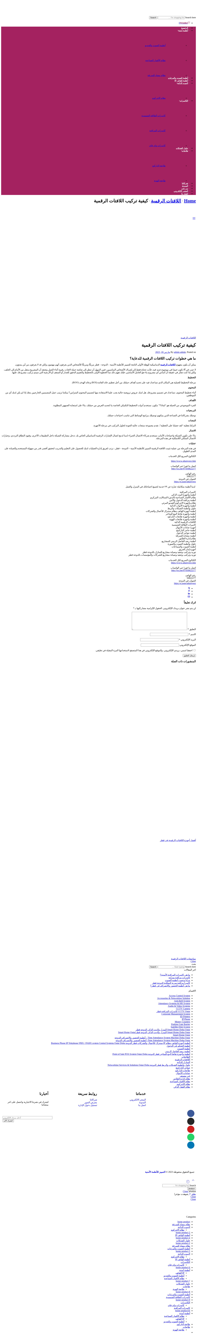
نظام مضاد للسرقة (157, 75)
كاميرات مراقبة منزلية (179, 977)
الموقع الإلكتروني (188, 645)
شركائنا (185, 183)
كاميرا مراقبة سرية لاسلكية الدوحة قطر (171, 983)
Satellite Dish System (180, 1027)
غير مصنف (185, 1076)
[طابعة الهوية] (176, 179)
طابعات (185, 151)
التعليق (192, 629)
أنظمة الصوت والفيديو (155, 45)
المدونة (185, 186)
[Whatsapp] (190, 1137)
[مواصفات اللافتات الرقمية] (98, 899)
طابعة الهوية (160, 180)
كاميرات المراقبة (157, 130)
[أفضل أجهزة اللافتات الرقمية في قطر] (98, 752)
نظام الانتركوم (159, 98)
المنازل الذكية (183, 1062)
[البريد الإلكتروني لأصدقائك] (189, 597)
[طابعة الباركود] (176, 164)
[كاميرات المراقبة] (176, 129)
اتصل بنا (184, 194)
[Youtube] (190, 1129)
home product (184, 1221)
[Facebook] (190, 1113)
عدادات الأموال (183, 1073)
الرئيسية (184, 28)
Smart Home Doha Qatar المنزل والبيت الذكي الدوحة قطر (163, 1029)
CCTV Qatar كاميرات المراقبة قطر (173, 1011)
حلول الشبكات (182, 148)
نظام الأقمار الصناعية (155, 60)
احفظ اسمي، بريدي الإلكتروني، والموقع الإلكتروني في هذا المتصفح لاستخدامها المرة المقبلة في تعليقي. (143, 650)
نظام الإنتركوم (183, 1084)
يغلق (193, 1194)
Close (193, 961)
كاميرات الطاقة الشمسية (153, 115)
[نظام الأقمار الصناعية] (176, 59)
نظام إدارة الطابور (181, 1078)
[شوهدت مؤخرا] (188, 1182)
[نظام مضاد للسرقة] (176, 74)
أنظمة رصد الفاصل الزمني (177, 1051)
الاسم (192, 634)
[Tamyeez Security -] (155, 15)
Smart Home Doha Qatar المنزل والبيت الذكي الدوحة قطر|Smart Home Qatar (154, 1032)
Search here (190, 17)
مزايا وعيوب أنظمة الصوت (177, 980)
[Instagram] (190, 1121)
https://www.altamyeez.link (183, 461)
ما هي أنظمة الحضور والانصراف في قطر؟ (170, 986)
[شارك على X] (189, 588)
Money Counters (182, 1021)
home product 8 (183, 1292)
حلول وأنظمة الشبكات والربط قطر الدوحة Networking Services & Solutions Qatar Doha (149, 1065)
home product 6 (183, 1267)
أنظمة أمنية (183, 30)
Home (190, 200)
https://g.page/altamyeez (185, 481)
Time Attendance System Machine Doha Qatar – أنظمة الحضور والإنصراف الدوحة (152, 1037)
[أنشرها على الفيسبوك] (189, 591)
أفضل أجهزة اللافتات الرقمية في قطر (178, 840)
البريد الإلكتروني (187, 639)
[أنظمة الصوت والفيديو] (176, 44)
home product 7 (183, 1281)
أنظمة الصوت (183, 1048)
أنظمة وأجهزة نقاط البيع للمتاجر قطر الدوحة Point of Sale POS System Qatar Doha (151, 1054)
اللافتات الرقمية (166, 200)
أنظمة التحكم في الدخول (178, 1046)
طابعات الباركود (182, 1070)
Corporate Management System (175, 1014)
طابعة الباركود (159, 165)
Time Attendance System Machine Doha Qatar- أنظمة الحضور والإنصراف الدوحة (153, 1040)
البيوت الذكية (182, 83)
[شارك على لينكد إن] (189, 594)
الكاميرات (184, 101)
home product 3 (183, 1232)
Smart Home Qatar (181, 1035)
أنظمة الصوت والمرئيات (178, 78)
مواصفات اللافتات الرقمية (183, 958)
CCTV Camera (183, 1008)
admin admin (180, 352)
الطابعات (186, 1057)
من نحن (184, 188)
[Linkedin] (190, 1145)
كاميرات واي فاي (157, 145)
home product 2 (183, 1243)
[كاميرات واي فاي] (176, 144)
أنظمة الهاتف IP (181, 81)
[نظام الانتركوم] (176, 96)
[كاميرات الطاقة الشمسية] (176, 114)
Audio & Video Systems (179, 1006)
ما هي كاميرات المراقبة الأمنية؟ (175, 975)
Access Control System (179, 995)
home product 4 (183, 1238)
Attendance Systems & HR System (174, 1003)
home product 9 (183, 1300)
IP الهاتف (180, 1273)
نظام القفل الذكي (181, 1087)
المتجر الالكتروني (181, 191)
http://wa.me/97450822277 (183, 468)
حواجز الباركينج (183, 1068)
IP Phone (186, 1019)
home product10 (182, 1310)
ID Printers (185, 1016)
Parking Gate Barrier (180, 1024)
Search (153, 18)
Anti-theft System (182, 1001)
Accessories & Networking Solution (173, 998)
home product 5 (183, 1251)
